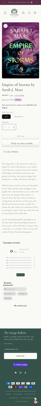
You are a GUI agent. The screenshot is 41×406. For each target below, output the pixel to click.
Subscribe (20, 356)
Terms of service (30, 394)
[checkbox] (8, 298)
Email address (8, 343)
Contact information (27, 398)
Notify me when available (22, 143)
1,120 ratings (19, 95)
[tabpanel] (20, 307)
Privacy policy (17, 394)
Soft (8, 117)
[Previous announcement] (4, 2)
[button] (5, 13)
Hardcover (20, 117)
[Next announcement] (37, 2)
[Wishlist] (29, 13)
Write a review (20, 274)
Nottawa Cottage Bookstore (19, 391)
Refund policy (13, 398)
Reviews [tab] (8, 282)
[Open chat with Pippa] (36, 400)
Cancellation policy (21, 401)
